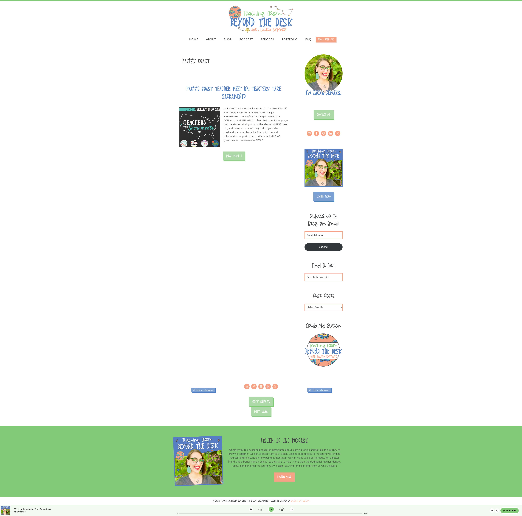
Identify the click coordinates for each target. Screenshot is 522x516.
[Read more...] (235, 157)
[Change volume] (292, 509)
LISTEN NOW (323, 196)
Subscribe (323, 247)
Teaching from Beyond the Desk (261, 19)
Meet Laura (261, 412)
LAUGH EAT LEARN (300, 501)
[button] (516, 4)
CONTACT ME (323, 114)
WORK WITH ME (261, 401)
